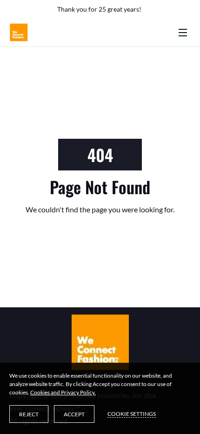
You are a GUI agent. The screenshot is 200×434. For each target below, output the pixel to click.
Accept (74, 414)
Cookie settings (131, 413)
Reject (29, 414)
